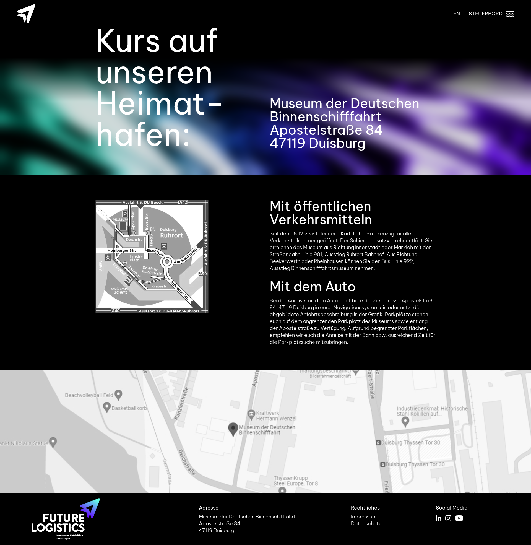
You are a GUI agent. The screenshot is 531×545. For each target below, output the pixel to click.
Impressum (364, 516)
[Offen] (510, 14)
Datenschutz (366, 523)
